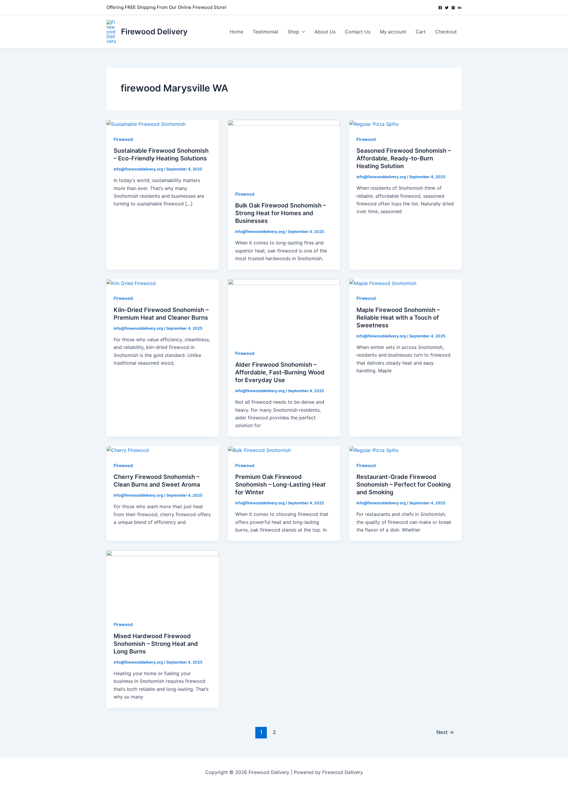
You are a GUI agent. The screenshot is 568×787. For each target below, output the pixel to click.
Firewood (123, 139)
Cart (421, 32)
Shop (293, 32)
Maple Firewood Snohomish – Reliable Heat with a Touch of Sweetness (398, 317)
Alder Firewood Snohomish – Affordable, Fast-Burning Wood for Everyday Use (280, 372)
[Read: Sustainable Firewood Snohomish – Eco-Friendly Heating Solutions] (145, 124)
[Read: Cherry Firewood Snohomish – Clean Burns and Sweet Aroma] (127, 450)
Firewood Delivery (154, 31)
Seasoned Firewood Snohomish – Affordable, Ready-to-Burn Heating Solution (403, 158)
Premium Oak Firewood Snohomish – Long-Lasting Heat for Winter (280, 484)
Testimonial (265, 32)
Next (445, 732)
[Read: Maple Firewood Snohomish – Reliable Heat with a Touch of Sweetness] (382, 283)
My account (393, 32)
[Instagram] (453, 7)
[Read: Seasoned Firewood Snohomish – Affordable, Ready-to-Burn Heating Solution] (373, 124)
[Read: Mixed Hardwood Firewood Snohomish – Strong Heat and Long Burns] (162, 581)
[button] (302, 32)
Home (236, 32)
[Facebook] (440, 7)
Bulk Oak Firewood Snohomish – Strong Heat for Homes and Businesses (280, 213)
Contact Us (357, 32)
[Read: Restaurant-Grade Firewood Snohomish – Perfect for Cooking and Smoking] (373, 450)
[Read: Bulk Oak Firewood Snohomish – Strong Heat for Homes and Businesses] (284, 151)
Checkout (446, 32)
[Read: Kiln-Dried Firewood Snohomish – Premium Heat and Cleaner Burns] (131, 283)
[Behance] (460, 7)
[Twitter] (446, 7)
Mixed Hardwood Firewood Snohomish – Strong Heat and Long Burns (156, 644)
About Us (324, 32)
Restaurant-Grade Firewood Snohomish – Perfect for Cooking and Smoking (403, 484)
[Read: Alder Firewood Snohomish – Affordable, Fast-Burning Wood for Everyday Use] (284, 310)
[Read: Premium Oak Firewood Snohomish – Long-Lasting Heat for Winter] (259, 450)
